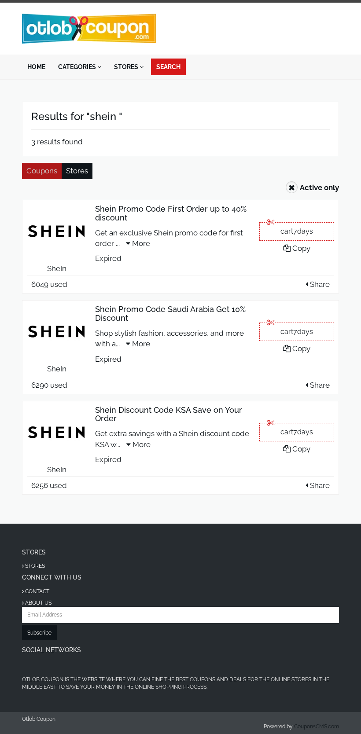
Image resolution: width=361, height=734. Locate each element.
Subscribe (39, 633)
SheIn (56, 268)
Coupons (41, 170)
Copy (300, 248)
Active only (319, 187)
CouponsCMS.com (316, 726)
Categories (77, 66)
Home (36, 66)
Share (319, 284)
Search (168, 66)
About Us (38, 603)
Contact (36, 591)
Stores (127, 66)
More (140, 243)
